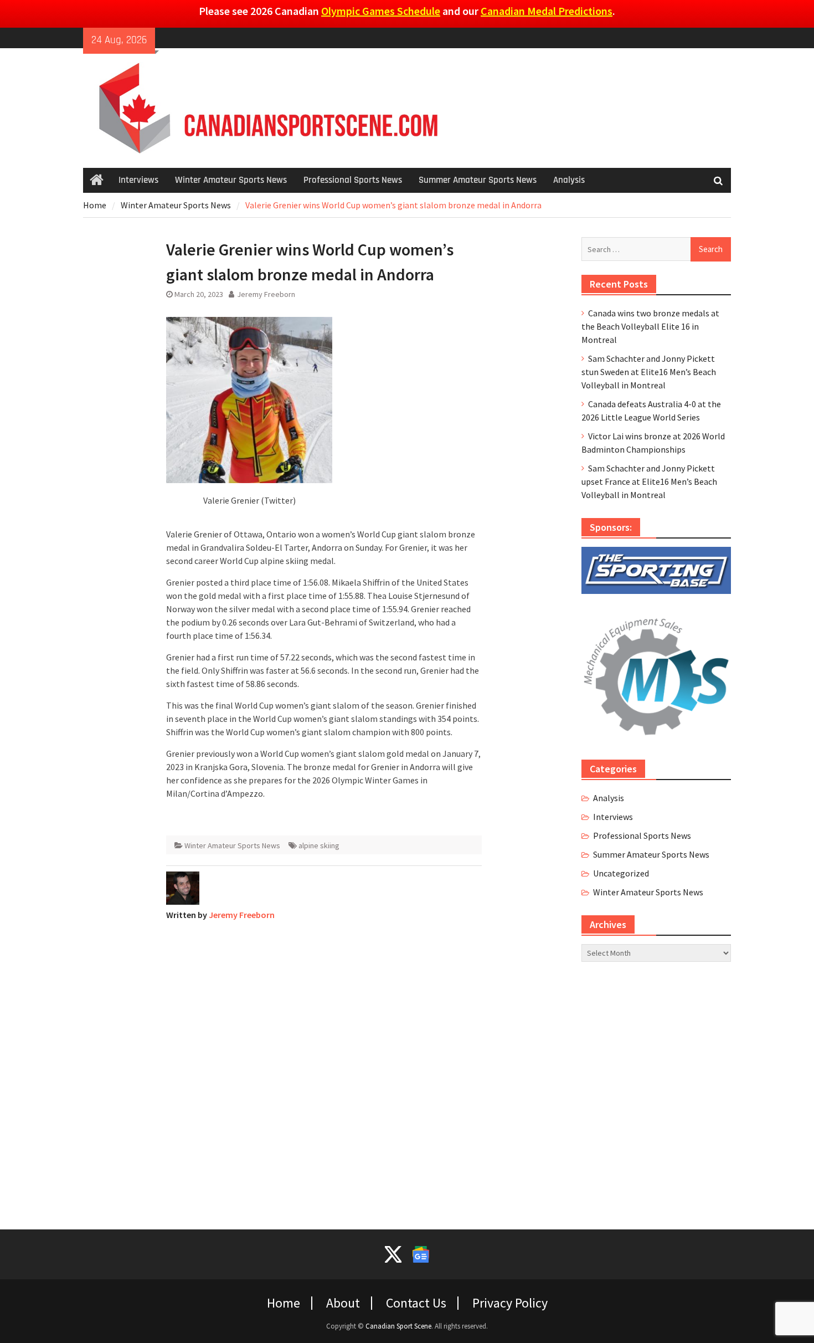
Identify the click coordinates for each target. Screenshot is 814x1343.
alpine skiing (318, 845)
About (343, 1303)
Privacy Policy (510, 1303)
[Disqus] (324, 1068)
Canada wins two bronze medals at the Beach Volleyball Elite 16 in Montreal (650, 326)
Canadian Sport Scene (398, 1326)
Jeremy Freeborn (266, 294)
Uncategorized (621, 873)
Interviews (138, 180)
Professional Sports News (352, 180)
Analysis (569, 180)
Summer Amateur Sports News (478, 180)
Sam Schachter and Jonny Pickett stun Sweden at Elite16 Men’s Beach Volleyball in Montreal (648, 372)
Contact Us (416, 1303)
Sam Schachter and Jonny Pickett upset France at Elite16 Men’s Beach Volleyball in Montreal (649, 481)
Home (283, 1303)
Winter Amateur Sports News (231, 180)
